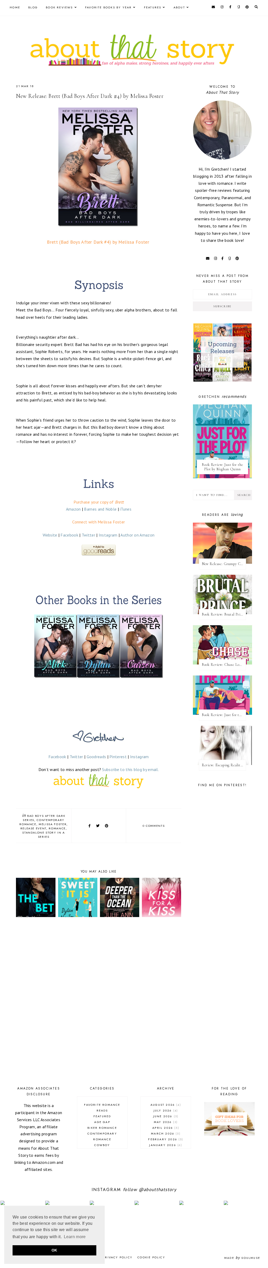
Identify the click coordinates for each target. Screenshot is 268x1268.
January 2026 (165, 1145)
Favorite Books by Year (108, 7)
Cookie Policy (151, 1257)
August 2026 (165, 1105)
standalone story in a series (43, 834)
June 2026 (165, 1116)
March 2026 (165, 1133)
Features (152, 7)
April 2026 (165, 1128)
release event (33, 828)
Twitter (88, 535)
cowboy (102, 1145)
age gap (102, 1122)
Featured (102, 1116)
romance (57, 828)
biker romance (102, 1128)
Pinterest (118, 756)
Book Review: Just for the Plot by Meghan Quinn (222, 466)
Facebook (69, 535)
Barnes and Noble (100, 509)
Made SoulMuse (242, 1258)
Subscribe (222, 306)
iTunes (125, 509)
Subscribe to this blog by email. (130, 769)
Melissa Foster (52, 824)
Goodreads (96, 756)
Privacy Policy (117, 1257)
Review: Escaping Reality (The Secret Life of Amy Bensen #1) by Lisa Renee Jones (224, 765)
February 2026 (165, 1139)
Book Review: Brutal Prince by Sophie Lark (224, 614)
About (179, 7)
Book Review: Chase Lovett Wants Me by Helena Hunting (224, 664)
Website (50, 535)
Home (15, 7)
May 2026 (165, 1122)
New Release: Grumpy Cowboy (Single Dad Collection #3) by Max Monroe (224, 564)
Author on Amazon (137, 535)
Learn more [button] (75, 1237)
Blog (33, 7)
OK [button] (54, 1250)
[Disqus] (98, 1002)
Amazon (73, 509)
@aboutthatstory (157, 1189)
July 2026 (165, 1110)
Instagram (108, 535)
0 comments (154, 826)
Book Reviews (59, 7)
